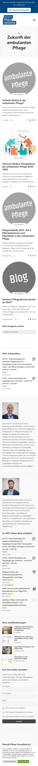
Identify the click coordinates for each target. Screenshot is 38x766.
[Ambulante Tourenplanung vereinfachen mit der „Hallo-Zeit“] (19, 640)
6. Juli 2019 (5, 186)
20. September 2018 (7, 319)
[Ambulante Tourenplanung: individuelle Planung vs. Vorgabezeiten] (19, 630)
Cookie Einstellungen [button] (9, 761)
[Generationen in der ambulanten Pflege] (19, 660)
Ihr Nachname (6, 693)
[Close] (36, 6)
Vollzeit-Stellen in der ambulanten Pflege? (14, 102)
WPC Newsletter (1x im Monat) (14, 708)
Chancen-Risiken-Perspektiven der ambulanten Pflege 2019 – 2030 (18, 166)
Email (4, 700)
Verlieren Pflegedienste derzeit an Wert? (18, 301)
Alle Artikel (19, 94)
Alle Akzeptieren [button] (23, 761)
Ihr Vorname (6, 686)
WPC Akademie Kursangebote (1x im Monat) (19, 712)
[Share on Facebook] (28, 120)
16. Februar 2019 (6, 256)
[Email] (35, 120)
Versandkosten (9, 585)
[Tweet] (30, 120)
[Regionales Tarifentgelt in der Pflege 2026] (19, 650)
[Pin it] (32, 120)
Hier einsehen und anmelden (19, 10)
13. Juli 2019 (5, 120)
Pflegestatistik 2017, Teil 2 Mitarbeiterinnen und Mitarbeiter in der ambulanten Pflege (18, 234)
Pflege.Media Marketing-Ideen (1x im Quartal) (19, 716)
